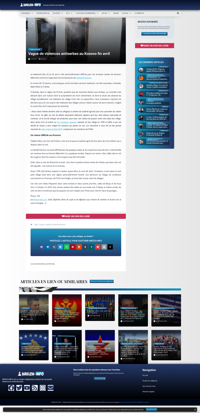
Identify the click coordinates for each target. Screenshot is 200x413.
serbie (48, 224)
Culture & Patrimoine (85, 13)
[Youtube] (27, 388)
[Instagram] (43, 388)
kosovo (42, 224)
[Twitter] (19, 388)
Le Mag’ (125, 13)
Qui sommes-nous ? (126, 402)
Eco (68, 13)
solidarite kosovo (59, 224)
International (42, 13)
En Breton (139, 13)
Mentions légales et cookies (141, 402)
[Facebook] (11, 388)
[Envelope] (50, 388)
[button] (178, 13)
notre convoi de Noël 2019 (51, 129)
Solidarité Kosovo (83, 78)
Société (56, 13)
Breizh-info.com (40, 199)
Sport (116, 13)
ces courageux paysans (66, 122)
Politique (25, 13)
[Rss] (35, 388)
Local (104, 13)
